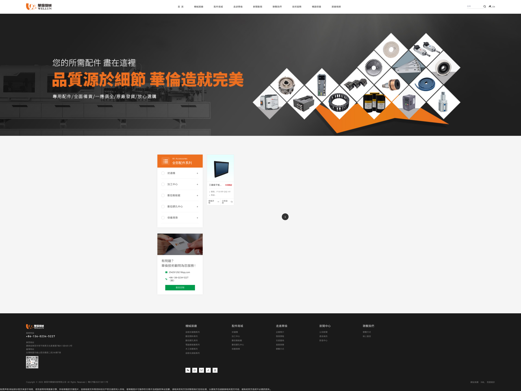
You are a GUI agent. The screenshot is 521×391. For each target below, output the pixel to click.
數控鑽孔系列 (191, 340)
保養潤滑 (172, 217)
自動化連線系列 (192, 353)
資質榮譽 (280, 345)
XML (483, 382)
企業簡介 (280, 332)
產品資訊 (323, 336)
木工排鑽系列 (191, 349)
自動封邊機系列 (192, 332)
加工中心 (172, 184)
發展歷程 (280, 336)
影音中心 (323, 340)
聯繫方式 (280, 349)
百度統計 (491, 382)
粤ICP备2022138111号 (98, 382)
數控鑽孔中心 (175, 206)
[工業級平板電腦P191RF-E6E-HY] (220, 168)
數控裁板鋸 (173, 195)
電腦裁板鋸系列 (192, 345)
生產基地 (280, 340)
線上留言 (367, 336)
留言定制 (180, 287)
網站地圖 (474, 382)
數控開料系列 (191, 336)
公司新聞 (323, 332)
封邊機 (171, 173)
